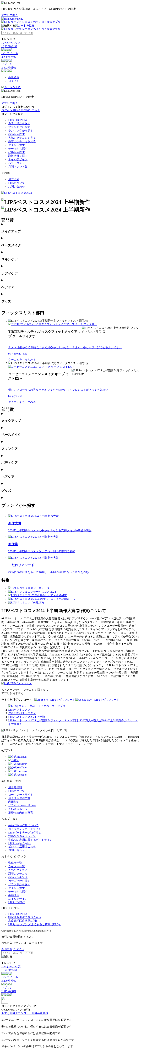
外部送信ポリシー (19, 809)
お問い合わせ (16, 186)
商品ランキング (18, 877)
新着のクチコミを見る (22, 141)
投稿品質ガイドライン (22, 836)
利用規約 (13, 801)
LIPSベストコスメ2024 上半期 (26, 716)
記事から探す (16, 152)
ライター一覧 (16, 866)
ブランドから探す (19, 126)
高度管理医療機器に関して (24, 920)
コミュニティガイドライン (24, 828)
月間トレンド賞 (18, 166)
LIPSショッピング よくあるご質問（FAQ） (34, 924)
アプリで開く (9, 15)
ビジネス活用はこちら (22, 846)
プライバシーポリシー (22, 805)
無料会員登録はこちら (26, 110)
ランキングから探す (20, 130)
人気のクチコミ (18, 870)
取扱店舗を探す (18, 155)
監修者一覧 (15, 862)
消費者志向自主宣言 (20, 812)
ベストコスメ (16, 163)
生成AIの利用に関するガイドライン (30, 839)
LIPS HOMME (16, 902)
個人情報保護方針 (19, 798)
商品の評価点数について (23, 825)
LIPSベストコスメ (19, 709)
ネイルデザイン (18, 159)
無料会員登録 (40, 1013)
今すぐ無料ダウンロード (16, 1013)
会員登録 (6, 949)
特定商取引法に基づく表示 (24, 917)
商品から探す (16, 134)
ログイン (13, 80)
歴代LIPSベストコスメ (22, 713)
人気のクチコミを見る (22, 137)
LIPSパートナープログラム (24, 832)
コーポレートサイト (20, 794)
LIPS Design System (19, 843)
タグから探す (16, 145)
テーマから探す (18, 148)
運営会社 (13, 179)
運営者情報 (15, 787)
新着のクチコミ (18, 873)
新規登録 (13, 77)
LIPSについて (16, 182)
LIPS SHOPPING (18, 120)
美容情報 (13, 895)
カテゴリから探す (19, 123)
